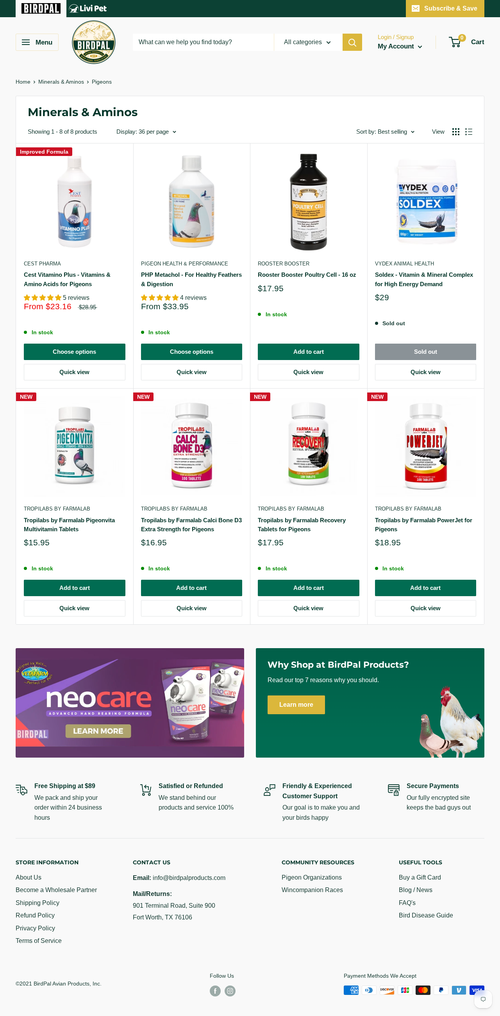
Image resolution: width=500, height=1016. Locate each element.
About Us (28, 877)
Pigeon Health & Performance (184, 264)
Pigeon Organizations (312, 877)
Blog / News (415, 890)
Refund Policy (35, 915)
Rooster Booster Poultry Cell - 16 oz (307, 274)
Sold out (425, 351)
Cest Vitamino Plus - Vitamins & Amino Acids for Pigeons (67, 279)
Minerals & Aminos (61, 82)
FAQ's (407, 903)
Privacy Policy (35, 928)
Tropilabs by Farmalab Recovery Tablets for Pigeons (302, 524)
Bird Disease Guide (426, 915)
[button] (43, 297)
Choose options (74, 351)
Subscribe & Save (450, 8)
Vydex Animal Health (404, 264)
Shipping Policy (37, 903)
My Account (397, 46)
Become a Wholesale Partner (56, 890)
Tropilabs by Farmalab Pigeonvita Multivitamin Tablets (69, 524)
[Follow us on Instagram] (230, 991)
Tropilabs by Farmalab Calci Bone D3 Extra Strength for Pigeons (191, 524)
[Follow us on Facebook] (215, 991)
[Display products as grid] (455, 131)
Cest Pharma (42, 264)
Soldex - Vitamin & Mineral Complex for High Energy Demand (424, 279)
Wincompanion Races (312, 890)
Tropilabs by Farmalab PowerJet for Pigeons (423, 524)
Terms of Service (39, 940)
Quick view (74, 372)
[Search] (352, 42)
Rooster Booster (283, 264)
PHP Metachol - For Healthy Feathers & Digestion (191, 279)
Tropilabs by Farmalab (57, 509)
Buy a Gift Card (420, 877)
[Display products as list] (468, 131)
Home (23, 82)
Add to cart (308, 351)
